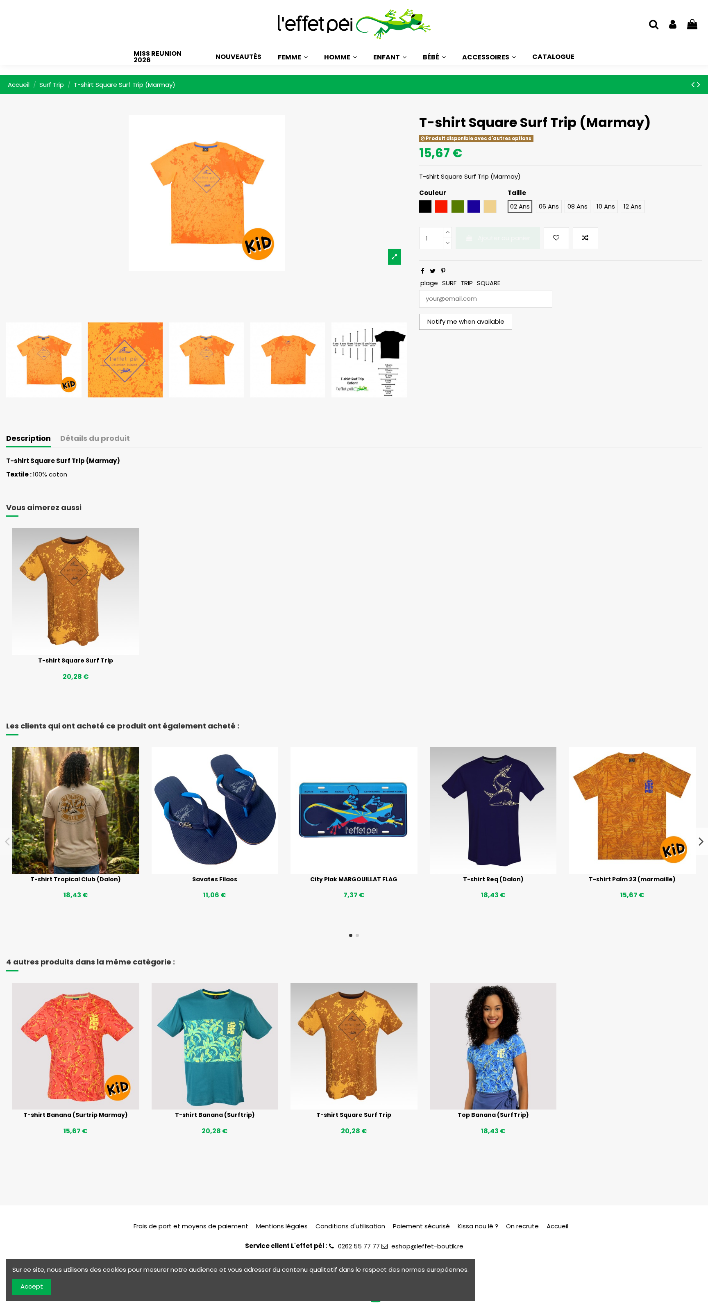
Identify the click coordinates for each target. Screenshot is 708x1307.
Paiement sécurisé (421, 1226)
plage (429, 283)
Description (28, 438)
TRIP (467, 283)
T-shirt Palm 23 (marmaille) (632, 879)
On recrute (522, 1226)
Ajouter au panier (504, 238)
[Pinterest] (443, 271)
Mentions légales (282, 1226)
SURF (449, 283)
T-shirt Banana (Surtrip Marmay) (75, 1115)
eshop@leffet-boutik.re (427, 1246)
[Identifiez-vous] (672, 24)
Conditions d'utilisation (350, 1226)
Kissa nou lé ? (478, 1226)
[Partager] (422, 271)
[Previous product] (694, 84)
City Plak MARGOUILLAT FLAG (353, 879)
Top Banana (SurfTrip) (493, 1115)
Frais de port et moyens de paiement (191, 1226)
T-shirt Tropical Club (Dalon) (75, 879)
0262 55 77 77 (359, 1246)
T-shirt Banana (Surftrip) (215, 1115)
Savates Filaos (214, 879)
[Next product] (698, 84)
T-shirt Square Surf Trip (75, 660)
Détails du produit (95, 438)
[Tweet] (433, 271)
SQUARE (488, 283)
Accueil (557, 1226)
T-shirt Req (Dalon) (493, 879)
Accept (31, 1286)
